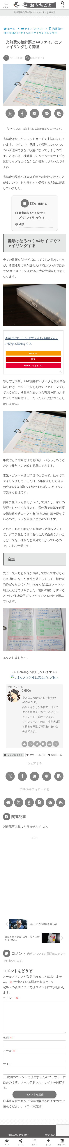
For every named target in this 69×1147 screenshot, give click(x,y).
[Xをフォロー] (31, 744)
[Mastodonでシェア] (19, 872)
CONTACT (51, 1135)
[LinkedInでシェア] (46, 883)
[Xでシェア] (10, 113)
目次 (33, 203)
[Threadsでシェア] (60, 872)
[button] (58, 113)
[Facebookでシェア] (22, 113)
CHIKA (26, 690)
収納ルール (56, 755)
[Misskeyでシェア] (39, 872)
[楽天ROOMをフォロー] (43, 744)
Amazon (33, 353)
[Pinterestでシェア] (34, 883)
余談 (21, 224)
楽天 (33, 359)
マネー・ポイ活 (37, 755)
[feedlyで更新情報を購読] (49, 744)
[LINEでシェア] (46, 113)
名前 (8, 1037)
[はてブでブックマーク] (34, 113)
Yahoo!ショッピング (33, 365)
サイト (7, 1063)
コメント (10, 998)
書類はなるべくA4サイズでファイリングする (32, 215)
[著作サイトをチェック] (24, 744)
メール (9, 1050)
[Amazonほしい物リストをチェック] (37, 744)
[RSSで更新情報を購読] (56, 744)
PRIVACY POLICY (18, 1135)
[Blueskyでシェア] (29, 872)
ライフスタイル (15, 755)
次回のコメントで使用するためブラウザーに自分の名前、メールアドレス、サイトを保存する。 (34, 1082)
